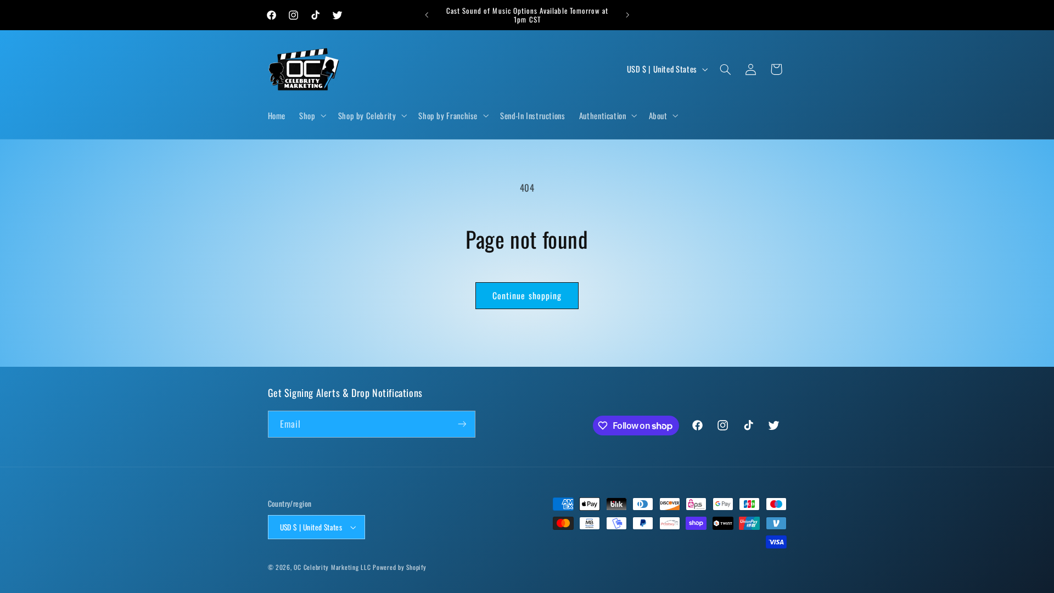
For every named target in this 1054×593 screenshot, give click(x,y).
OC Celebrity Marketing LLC (332, 567)
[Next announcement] (627, 15)
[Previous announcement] (426, 15)
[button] (312, 116)
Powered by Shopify (399, 567)
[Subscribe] (461, 424)
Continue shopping (527, 295)
